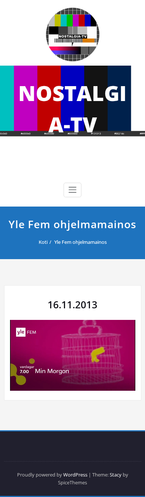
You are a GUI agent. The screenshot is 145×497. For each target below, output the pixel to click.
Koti (43, 242)
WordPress (75, 474)
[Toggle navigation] (72, 190)
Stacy (116, 474)
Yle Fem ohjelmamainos (80, 242)
